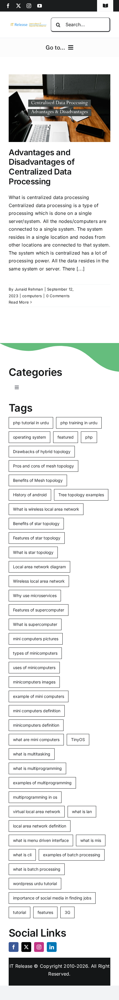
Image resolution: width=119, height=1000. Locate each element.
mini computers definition (36, 710)
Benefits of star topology (36, 523)
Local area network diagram (39, 566)
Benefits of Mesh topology (38, 480)
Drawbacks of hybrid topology (41, 451)
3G (67, 912)
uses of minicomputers (34, 667)
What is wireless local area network (46, 509)
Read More (19, 302)
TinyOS (78, 739)
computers (32, 295)
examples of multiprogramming (42, 782)
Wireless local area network (39, 581)
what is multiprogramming (37, 768)
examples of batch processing (71, 854)
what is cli (22, 854)
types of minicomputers (35, 653)
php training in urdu (78, 422)
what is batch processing (36, 869)
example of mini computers (38, 696)
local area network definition (39, 825)
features (45, 912)
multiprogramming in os (35, 797)
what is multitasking (31, 753)
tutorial (19, 912)
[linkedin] (52, 947)
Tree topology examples (81, 494)
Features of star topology (36, 537)
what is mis (90, 840)
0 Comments (58, 295)
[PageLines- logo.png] (28, 24)
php (89, 437)
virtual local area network (36, 811)
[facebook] (8, 5)
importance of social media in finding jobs (52, 897)
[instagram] (29, 5)
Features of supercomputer (38, 609)
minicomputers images (34, 681)
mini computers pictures (35, 638)
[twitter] (18, 5)
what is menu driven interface (41, 840)
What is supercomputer (35, 624)
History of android (30, 494)
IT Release (21, 966)
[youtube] (39, 5)
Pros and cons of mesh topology (43, 465)
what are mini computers (36, 739)
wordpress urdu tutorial (35, 883)
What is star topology (33, 552)
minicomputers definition (36, 725)
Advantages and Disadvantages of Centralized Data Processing (42, 166)
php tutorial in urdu (31, 422)
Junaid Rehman (29, 289)
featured (65, 437)
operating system (29, 437)
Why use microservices (35, 595)
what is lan (82, 811)
